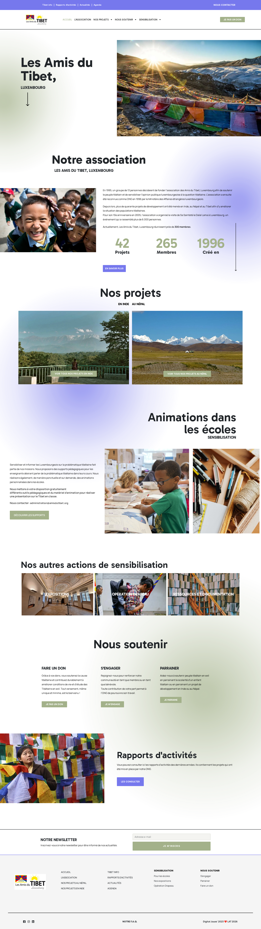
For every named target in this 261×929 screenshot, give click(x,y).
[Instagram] (28, 921)
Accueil (67, 19)
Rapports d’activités (66, 5)
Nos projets (101, 19)
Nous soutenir (124, 19)
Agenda (97, 5)
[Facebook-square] (24, 921)
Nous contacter (224, 4)
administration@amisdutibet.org (49, 503)
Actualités (85, 5)
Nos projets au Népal (74, 883)
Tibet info (47, 5)
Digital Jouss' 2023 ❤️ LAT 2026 (220, 921)
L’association (82, 19)
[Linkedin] (33, 921)
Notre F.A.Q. (129, 921)
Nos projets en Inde (72, 888)
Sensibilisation (148, 19)
